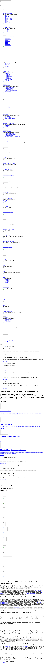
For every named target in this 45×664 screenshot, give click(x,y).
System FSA (7, 104)
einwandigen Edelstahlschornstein (6, 609)
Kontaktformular (8, 321)
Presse (4, 305)
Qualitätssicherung (6, 287)
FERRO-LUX (7, 63)
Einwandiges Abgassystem (7, 13)
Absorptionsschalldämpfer (9, 87)
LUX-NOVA (7, 55)
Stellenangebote (7, 279)
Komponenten (5, 223)
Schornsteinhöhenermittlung (10, 340)
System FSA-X (7, 105)
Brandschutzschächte (6, 235)
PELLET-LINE (7, 64)
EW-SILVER (7, 16)
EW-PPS (6, 21)
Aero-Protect (7, 73)
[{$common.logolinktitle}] (6, 5)
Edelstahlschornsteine (8, 319)
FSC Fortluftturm (8, 117)
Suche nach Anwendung (4, 471)
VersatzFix (7, 341)
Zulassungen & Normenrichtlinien (8, 229)
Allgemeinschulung (6, 206)
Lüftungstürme (5, 114)
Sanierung (6, 108)
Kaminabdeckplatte (8, 76)
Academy (4, 201)
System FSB (7, 106)
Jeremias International (6, 292)
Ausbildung (7, 280)
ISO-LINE (7, 66)
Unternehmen (5, 254)
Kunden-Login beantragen (7, 311)
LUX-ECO (7, 56)
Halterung (6, 126)
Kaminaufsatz (7, 75)
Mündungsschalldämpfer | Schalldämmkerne (12, 136)
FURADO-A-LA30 (8, 54)
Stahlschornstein (25, 646)
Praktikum (6, 282)
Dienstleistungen (5, 141)
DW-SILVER (7, 41)
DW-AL (6, 42)
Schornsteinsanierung (6, 157)
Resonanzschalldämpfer (9, 89)
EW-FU (6, 15)
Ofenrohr (4, 61)
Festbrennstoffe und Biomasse (8, 169)
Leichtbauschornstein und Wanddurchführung (10, 49)
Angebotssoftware (8, 339)
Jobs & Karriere (5, 277)
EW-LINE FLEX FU (8, 18)
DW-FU (6, 40)
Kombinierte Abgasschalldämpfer (10, 134)
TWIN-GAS (7, 29)
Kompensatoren (7, 125)
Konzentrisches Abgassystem (8, 27)
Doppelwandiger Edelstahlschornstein (9, 36)
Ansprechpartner (5, 317)
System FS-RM (7, 107)
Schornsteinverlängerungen (30, 593)
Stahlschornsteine (8, 320)
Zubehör (6, 109)
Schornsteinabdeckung (26, 638)
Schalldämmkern (8, 91)
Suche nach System (3, 463)
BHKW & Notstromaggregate (8, 212)
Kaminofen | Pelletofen (7, 192)
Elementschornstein (6, 8)
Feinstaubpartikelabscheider (9, 79)
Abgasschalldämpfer (6, 85)
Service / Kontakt (6, 294)
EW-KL (6, 20)
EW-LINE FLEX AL (8, 19)
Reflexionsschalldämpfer (9, 88)
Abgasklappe (7, 80)
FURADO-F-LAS (8, 52)
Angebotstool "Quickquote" (7, 247)
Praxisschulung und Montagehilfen (9, 241)
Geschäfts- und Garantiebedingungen (11, 333)
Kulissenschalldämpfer (9, 135)
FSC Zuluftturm (7, 116)
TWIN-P (6, 31)
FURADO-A (7, 53)
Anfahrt (4, 299)
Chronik (4, 271)
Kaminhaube (7, 77)
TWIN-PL (6, 30)
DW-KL (6, 43)
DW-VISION (7, 44)
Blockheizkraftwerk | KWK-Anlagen (9, 163)
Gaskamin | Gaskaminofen (7, 186)
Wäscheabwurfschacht (6, 96)
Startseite (4, 7)
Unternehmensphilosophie (7, 259)
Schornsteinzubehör (6, 71)
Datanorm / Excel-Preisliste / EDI (10, 332)
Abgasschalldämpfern (6, 627)
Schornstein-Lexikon (6, 252)
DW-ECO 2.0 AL (8, 39)
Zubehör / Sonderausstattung (10, 118)
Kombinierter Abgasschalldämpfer (11, 90)
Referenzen (5, 200)
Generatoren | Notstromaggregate (8, 175)
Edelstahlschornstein (37, 590)
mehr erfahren (5, 353)
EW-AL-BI (7, 17)
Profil (4, 265)
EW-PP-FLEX (7, 22)
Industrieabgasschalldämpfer (7, 131)
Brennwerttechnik (6, 151)
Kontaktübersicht (3, 479)
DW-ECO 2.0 (7, 38)
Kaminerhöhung (7, 74)
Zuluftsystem (7, 65)
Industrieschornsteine (6, 102)
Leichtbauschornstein (5, 614)
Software (4, 338)
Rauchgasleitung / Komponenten (8, 123)
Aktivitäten (7, 281)
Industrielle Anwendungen (7, 198)
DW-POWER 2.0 (8, 45)
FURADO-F (7, 51)
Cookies (4, 662)
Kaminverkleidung (8, 78)
